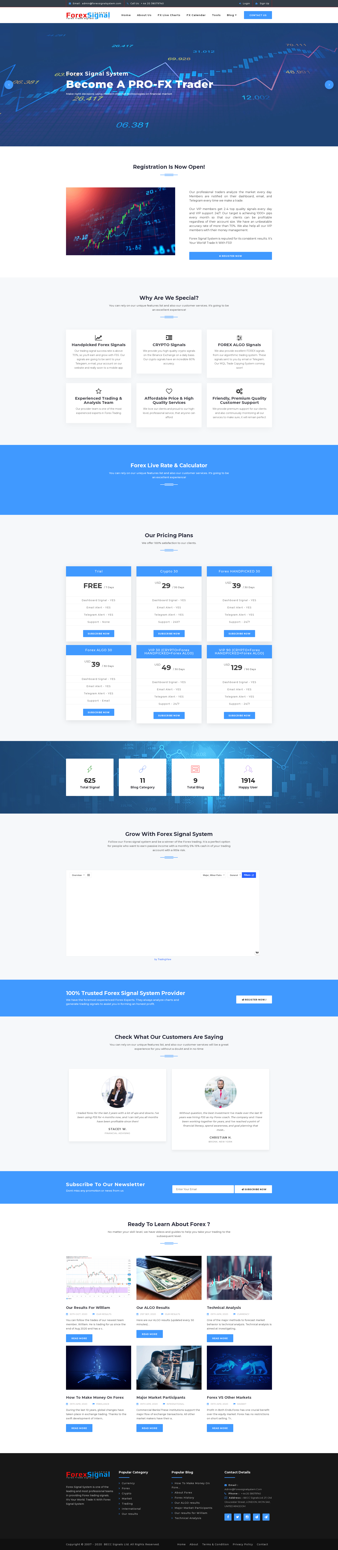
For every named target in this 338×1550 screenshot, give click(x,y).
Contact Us (258, 15)
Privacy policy (243, 1544)
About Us (144, 15)
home (181, 1544)
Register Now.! (255, 999)
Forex (126, 1488)
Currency (243, 1314)
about (194, 1544)
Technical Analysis (224, 1308)
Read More (79, 1338)
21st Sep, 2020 (148, 1314)
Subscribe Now (255, 1189)
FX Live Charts (169, 15)
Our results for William (88, 1308)
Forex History (184, 1497)
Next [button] (329, 84)
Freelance (102, 1404)
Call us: (147, 3)
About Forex (183, 1492)
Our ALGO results (153, 1308)
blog (230, 15)
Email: (96, 3)
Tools (216, 15)
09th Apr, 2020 (219, 1314)
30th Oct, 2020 (78, 1314)
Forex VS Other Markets (229, 1397)
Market (241, 1404)
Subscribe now (99, 633)
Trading (127, 1503)
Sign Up (264, 3)
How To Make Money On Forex (95, 1397)
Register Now (231, 256)
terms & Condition (215, 1544)
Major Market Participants (160, 1397)
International (175, 1404)
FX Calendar (196, 15)
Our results (103, 1314)
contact (262, 1544)
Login (246, 3)
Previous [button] (8, 84)
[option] (169, 84)
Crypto (127, 1493)
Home (126, 15)
